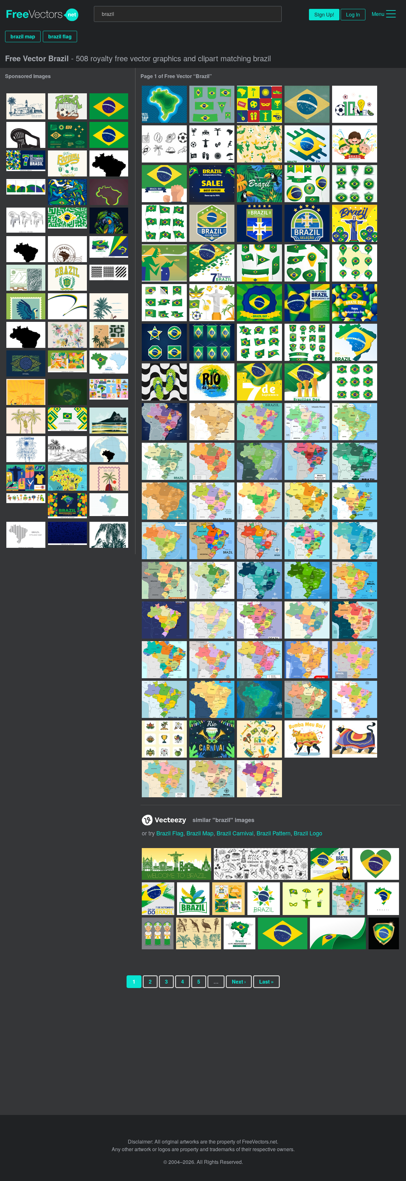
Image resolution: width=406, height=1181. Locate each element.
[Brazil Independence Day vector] (354, 144)
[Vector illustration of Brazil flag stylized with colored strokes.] (25, 363)
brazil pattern (274, 833)
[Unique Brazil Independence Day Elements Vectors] (259, 302)
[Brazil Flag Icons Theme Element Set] (164, 342)
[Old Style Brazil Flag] (307, 104)
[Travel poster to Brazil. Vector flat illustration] (25, 392)
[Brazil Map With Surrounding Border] (259, 778)
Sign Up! (324, 14)
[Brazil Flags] (211, 104)
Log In (353, 14)
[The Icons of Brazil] (164, 739)
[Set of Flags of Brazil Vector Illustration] (259, 342)
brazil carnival (235, 833)
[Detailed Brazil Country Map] (164, 501)
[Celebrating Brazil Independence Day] (164, 183)
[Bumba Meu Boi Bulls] (307, 739)
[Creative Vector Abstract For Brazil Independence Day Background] (354, 342)
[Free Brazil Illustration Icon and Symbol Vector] (211, 302)
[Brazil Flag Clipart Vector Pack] (259, 263)
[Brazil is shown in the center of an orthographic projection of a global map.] (108, 449)
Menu (378, 13)
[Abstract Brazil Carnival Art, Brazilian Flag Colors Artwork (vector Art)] (67, 192)
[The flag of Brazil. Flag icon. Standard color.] (108, 106)
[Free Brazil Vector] (354, 104)
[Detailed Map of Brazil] (354, 501)
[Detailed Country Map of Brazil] (164, 778)
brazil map (22, 36)
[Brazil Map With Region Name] (211, 778)
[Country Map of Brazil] (164, 421)
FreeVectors (42, 15)
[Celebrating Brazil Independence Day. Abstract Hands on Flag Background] (307, 382)
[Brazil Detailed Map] (354, 461)
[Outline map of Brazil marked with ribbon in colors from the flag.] (108, 192)
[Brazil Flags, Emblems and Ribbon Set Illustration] (307, 342)
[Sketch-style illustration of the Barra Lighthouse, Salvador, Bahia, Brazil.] (25, 106)
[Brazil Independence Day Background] (307, 144)
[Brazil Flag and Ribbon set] (164, 302)
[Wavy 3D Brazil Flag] (164, 223)
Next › (239, 981)
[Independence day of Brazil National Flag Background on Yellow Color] (259, 382)
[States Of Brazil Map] (307, 501)
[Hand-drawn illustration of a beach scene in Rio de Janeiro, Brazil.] (108, 306)
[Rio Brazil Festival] (211, 739)
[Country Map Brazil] (307, 699)
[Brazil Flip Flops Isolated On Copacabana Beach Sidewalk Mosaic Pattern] (164, 382)
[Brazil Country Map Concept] (354, 580)
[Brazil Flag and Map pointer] (354, 263)
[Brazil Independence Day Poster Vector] (164, 263)
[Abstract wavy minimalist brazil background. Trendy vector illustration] (67, 306)
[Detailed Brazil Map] (259, 501)
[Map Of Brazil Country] (354, 421)
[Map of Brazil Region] (211, 699)
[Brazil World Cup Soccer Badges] (211, 223)
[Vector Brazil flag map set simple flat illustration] (108, 363)
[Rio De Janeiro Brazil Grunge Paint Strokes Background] (211, 382)
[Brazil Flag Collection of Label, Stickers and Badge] (354, 382)
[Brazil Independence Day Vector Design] (354, 223)
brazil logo (308, 833)
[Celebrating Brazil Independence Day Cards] (211, 263)
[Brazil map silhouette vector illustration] (108, 163)
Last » (266, 981)
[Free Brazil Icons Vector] (211, 144)
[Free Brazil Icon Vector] (164, 144)
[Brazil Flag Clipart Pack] (307, 183)
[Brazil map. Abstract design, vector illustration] (25, 249)
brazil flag (60, 36)
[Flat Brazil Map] (164, 620)
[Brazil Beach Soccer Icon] (259, 104)
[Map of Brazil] (164, 461)
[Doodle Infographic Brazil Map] (211, 620)
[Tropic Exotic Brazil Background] (259, 183)
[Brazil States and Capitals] (259, 421)
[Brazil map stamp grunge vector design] (67, 249)
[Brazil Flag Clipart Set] (354, 183)
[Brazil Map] (164, 104)
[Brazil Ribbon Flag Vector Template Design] (211, 342)
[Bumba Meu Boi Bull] (354, 739)
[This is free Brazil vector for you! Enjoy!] (306, 898)
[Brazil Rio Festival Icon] (259, 739)
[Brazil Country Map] (211, 421)
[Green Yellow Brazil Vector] (259, 144)
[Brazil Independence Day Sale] (211, 183)
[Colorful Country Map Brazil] (307, 461)
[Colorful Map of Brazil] (211, 540)
